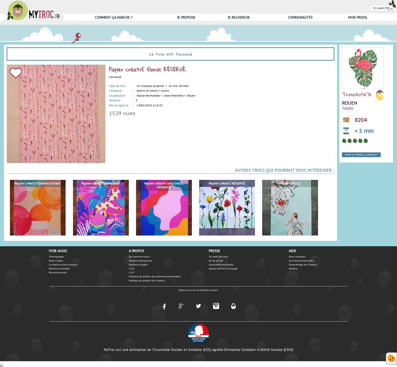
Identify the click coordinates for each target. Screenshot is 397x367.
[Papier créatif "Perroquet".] (101, 207)
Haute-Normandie (148, 95)
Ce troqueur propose (151, 86)
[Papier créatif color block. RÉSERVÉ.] (164, 207)
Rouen (191, 95)
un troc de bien (179, 86)
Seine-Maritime (173, 95)
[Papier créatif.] (290, 207)
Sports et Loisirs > (148, 90)
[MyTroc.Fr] (33, 2)
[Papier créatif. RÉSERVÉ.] (227, 207)
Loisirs (165, 90)
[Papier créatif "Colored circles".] (38, 207)
